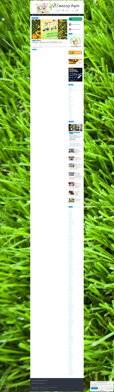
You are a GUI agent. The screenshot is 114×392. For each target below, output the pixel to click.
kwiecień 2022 (71, 280)
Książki (35, 14)
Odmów (102, 388)
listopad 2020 (71, 304)
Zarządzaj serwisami (94, 385)
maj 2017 (70, 362)
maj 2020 (70, 312)
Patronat (47, 14)
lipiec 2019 (70, 326)
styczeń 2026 (70, 218)
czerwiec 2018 (71, 344)
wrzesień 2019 (71, 323)
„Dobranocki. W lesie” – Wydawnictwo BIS (78, 200)
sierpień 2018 (71, 341)
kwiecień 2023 (71, 264)
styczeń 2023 (70, 268)
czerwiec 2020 (71, 311)
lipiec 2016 (70, 374)
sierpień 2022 (71, 275)
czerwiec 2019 (71, 327)
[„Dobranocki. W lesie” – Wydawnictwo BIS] (71, 198)
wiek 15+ (70, 114)
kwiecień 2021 (71, 297)
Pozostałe (70, 106)
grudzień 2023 (71, 253)
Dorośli (70, 92)
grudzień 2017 (71, 352)
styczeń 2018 (70, 351)
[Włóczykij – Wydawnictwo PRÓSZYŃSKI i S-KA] (49, 20)
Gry (69, 95)
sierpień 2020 (71, 308)
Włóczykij (56, 44)
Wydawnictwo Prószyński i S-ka (50, 44)
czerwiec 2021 (71, 294)
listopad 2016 (71, 370)
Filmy (69, 93)
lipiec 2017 (70, 359)
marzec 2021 (70, 298)
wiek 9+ (70, 118)
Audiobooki (70, 88)
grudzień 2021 (71, 286)
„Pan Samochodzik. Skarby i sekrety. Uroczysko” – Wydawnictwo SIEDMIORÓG (77, 193)
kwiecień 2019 (71, 330)
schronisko (39, 44)
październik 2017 (71, 355)
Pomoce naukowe (71, 104)
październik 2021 (71, 289)
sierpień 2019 (71, 325)
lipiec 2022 (70, 276)
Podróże (38, 14)
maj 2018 (70, 345)
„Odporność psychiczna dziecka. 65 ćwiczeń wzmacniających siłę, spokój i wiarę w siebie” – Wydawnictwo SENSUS (75, 185)
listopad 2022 (71, 271)
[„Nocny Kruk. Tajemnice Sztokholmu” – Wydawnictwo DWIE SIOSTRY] (71, 156)
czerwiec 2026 (71, 211)
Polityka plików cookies (101, 390)
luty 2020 (70, 316)
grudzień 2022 (71, 269)
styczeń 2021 (70, 301)
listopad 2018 (71, 337)
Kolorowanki (70, 96)
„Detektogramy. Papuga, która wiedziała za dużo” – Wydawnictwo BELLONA (78, 151)
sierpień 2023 (71, 258)
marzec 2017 (70, 365)
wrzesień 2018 (71, 340)
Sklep (54, 14)
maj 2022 (70, 279)
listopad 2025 (71, 221)
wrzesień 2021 (71, 290)
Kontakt (57, 14)
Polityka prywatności (42, 383)
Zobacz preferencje (109, 388)
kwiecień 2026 (71, 214)
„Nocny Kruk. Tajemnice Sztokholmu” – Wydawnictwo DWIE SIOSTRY (78, 158)
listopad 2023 (71, 254)
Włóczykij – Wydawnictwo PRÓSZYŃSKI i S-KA (47, 42)
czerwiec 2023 (71, 261)
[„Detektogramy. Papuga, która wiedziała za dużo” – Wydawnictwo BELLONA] (71, 149)
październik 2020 (71, 305)
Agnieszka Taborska (44, 43)
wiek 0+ (70, 111)
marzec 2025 (70, 232)
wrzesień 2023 (71, 257)
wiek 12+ (70, 112)
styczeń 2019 (70, 334)
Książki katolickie (71, 100)
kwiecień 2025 (71, 231)
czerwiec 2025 (71, 228)
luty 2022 (70, 283)
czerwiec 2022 (71, 278)
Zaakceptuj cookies (94, 388)
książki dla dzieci (60, 43)
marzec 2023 (70, 265)
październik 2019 (71, 322)
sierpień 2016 (71, 373)
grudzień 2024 (71, 236)
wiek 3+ (36, 40)
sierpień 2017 (71, 358)
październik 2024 (71, 239)
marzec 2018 (70, 348)
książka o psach (56, 43)
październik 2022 (71, 272)
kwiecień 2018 (71, 347)
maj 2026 (70, 213)
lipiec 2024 (70, 243)
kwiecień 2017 (71, 363)
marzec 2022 (70, 282)
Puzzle (69, 107)
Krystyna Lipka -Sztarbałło (50, 43)
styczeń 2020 (70, 318)
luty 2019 (70, 333)
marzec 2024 (70, 249)
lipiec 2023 (70, 260)
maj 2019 (70, 329)
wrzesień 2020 (71, 307)
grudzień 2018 (71, 336)
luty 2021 (70, 300)
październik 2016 (71, 372)
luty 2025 (70, 233)
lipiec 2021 (70, 293)
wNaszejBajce (39, 43)
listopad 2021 (71, 287)
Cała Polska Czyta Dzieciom (73, 89)
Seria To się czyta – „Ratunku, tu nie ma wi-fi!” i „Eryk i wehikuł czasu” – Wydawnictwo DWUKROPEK (75, 137)
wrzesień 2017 (71, 356)
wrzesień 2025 (71, 224)
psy (37, 44)
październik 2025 (71, 222)
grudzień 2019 (71, 319)
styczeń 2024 (70, 251)
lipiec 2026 (70, 210)
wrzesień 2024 (71, 240)
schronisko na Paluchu (43, 44)
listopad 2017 (71, 354)
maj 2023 (70, 262)
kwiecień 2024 (71, 247)
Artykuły (43, 14)
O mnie (51, 14)
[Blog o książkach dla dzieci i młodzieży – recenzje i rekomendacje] (33, 15)
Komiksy (70, 97)
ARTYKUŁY (70, 86)
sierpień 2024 (71, 242)
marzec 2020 (70, 315)
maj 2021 (70, 296)
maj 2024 (70, 246)
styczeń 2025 (70, 235)
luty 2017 (70, 366)
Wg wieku (70, 110)
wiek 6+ (39, 40)
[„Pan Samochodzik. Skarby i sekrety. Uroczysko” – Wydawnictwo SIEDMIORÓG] (71, 191)
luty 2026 (70, 217)
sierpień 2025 (71, 225)
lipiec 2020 (70, 309)
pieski (35, 44)
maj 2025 (70, 229)
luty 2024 (70, 250)
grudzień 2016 (71, 369)
